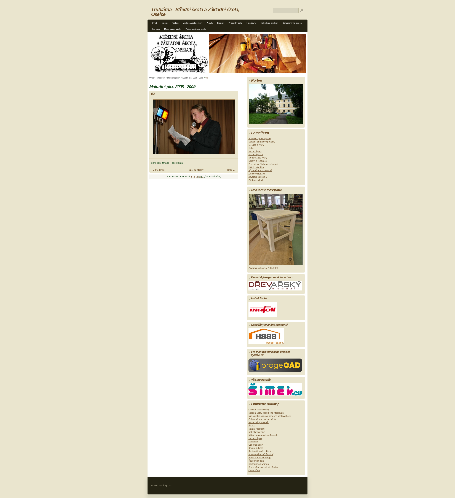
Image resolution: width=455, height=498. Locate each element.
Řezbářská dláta (256, 461)
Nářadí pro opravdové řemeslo (263, 435)
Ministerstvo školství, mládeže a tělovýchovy (269, 416)
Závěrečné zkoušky (257, 177)
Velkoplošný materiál (258, 422)
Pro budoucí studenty (269, 23)
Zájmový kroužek (256, 174)
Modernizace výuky (172, 29)
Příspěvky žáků (235, 23)
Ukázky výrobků (256, 167)
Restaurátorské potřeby (259, 451)
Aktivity (210, 23)
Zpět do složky (196, 170)
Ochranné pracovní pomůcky (262, 419)
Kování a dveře (255, 448)
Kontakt (175, 23)
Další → (231, 170)
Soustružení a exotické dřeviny (263, 467)
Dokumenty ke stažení (292, 23)
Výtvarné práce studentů (260, 170)
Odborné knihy (255, 445)
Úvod (154, 23)
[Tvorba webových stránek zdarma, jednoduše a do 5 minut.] (171, 486)
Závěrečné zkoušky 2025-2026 (263, 268)
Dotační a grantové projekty (261, 142)
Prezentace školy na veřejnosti (263, 164)
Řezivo (251, 425)
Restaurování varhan (258, 464)
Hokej (251, 148)
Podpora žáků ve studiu (196, 29)
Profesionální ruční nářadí (260, 454)
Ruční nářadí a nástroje (259, 457)
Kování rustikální (256, 429)
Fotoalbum (251, 23)
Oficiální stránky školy (258, 409)
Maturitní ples (173, 78)
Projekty (220, 23)
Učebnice (253, 441)
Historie (164, 23)
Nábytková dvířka (256, 432)
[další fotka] (232, 128)
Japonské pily (255, 438)
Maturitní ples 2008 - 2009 (192, 78)
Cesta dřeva (254, 470)
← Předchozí (158, 170)
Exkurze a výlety (256, 145)
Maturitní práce (255, 154)
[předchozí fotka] (155, 128)
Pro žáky (156, 29)
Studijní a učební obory (192, 23)
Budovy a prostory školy (259, 138)
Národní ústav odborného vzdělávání (266, 413)
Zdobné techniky (256, 180)
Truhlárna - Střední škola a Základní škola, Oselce (195, 12)
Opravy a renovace (257, 161)
